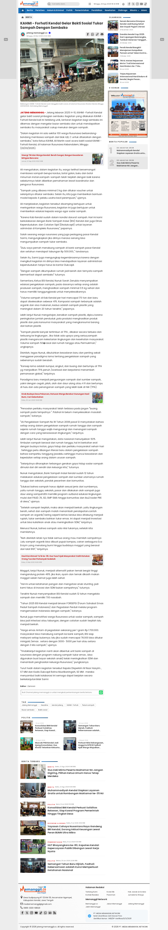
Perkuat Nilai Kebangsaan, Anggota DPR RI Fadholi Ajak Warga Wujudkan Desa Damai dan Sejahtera (91, 745)
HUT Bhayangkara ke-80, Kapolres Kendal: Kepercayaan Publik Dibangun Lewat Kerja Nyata (73, 848)
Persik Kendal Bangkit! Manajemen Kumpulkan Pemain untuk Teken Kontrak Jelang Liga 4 (133, 51)
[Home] (22, 10)
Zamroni (31, 686)
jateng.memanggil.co (37, 33)
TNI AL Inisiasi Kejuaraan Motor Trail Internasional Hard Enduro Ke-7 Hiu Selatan (132, 64)
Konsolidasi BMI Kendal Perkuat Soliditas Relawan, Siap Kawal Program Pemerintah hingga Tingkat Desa (46, 728)
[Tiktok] (145, 4)
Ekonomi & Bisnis (57, 823)
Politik (69, 10)
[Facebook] (129, 4)
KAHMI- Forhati (72, 705)
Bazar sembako (28, 710)
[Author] (23, 34)
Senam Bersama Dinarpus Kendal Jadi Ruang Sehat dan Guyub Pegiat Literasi (132, 24)
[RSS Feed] (54, 913)
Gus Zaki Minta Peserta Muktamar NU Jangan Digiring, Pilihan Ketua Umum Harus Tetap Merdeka (75, 773)
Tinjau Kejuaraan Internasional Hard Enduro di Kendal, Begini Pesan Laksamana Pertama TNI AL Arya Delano (133, 79)
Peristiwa (39, 10)
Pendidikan (96, 10)
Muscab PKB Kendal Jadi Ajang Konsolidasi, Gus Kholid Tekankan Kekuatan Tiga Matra (48, 745)
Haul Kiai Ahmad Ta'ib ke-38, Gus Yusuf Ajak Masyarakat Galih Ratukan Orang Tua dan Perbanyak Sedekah (56, 557)
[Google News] (50, 913)
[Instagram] (137, 4)
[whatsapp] (101, 692)
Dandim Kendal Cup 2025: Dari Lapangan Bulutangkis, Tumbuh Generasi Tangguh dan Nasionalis (133, 38)
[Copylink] (97, 34)
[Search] (49, 4)
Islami (144, 10)
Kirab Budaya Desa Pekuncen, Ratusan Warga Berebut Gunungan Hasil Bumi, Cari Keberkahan (55, 395)
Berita (30, 10)
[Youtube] (36, 913)
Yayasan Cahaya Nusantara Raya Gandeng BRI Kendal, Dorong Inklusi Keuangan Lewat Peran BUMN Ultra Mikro (75, 829)
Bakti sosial (42, 710)
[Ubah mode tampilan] (123, 4)
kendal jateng (57, 705)
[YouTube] (141, 4)
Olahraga (122, 10)
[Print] (102, 34)
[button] (90, 4)
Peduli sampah (88, 705)
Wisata (133, 10)
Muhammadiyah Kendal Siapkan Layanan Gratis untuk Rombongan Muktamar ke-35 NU (76, 792)
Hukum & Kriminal (55, 10)
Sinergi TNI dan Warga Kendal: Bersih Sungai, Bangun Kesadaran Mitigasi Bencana (52, 156)
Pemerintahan (82, 10)
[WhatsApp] (92, 34)
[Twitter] (133, 4)
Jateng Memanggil (29, 705)
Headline (44, 705)
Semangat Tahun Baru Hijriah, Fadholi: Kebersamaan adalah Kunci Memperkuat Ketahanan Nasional (89, 728)
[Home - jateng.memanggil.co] (22, 17)
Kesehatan (110, 10)
